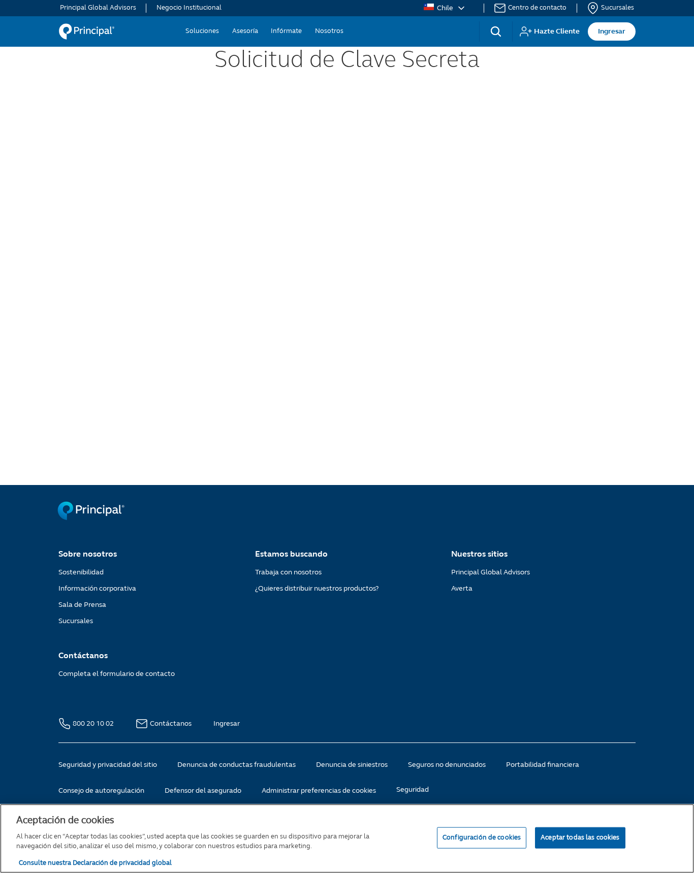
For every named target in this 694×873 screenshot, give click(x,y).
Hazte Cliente (557, 31)
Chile (445, 8)
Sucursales (617, 8)
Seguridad (412, 789)
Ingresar (611, 31)
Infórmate (286, 31)
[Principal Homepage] (86, 31)
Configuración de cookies (482, 837)
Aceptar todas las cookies (580, 837)
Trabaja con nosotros (288, 572)
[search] (496, 31)
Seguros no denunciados (447, 764)
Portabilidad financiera (542, 764)
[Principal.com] (91, 517)
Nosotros (329, 31)
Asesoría (245, 31)
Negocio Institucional (189, 8)
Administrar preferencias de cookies (319, 790)
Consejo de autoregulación (101, 790)
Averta (461, 588)
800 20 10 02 (94, 723)
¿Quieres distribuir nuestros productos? (316, 588)
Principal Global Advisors (98, 8)
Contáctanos (171, 723)
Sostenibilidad (81, 572)
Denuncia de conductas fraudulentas (236, 764)
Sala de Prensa (82, 604)
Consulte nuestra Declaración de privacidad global (95, 862)
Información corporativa (97, 588)
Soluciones (202, 31)
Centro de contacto (537, 8)
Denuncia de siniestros (352, 764)
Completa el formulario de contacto (116, 673)
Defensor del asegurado (203, 790)
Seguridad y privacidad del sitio (107, 764)
